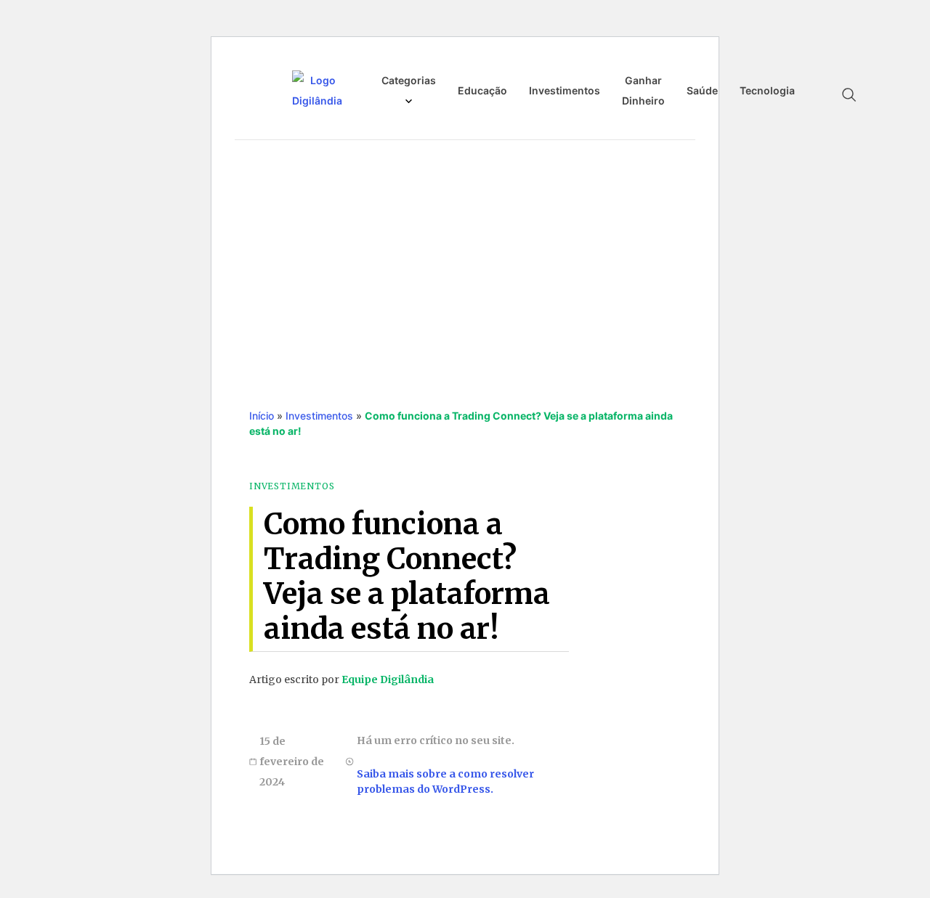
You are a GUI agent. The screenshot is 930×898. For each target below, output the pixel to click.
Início (261, 415)
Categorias (408, 80)
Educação (482, 90)
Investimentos (564, 90)
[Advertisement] (465, 259)
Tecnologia (767, 90)
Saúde (702, 90)
